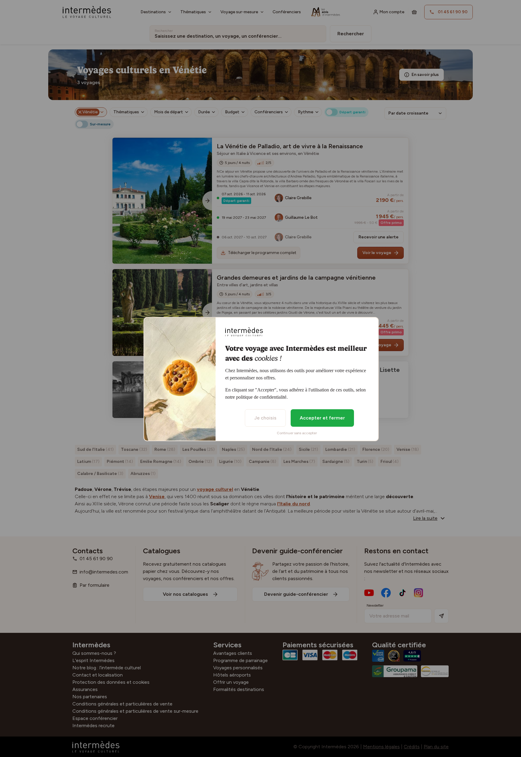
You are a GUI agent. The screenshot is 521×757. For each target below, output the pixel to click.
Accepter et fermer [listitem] (322, 418)
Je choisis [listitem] (265, 418)
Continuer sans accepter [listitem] (297, 433)
